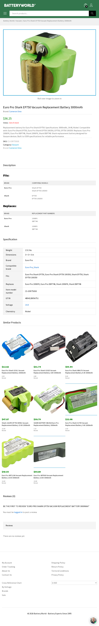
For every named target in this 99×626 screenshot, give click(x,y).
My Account (7, 562)
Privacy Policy (57, 575)
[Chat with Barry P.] (93, 620)
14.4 (27, 305)
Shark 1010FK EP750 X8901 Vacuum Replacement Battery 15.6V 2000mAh (16, 424)
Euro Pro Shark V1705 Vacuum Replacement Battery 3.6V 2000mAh (79, 424)
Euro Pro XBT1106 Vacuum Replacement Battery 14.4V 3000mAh (17, 476)
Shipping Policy (58, 562)
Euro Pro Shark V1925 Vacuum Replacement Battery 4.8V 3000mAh (47, 371)
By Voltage (6, 587)
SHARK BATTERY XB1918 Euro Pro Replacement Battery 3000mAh (46, 424)
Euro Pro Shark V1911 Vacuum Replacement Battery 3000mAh (14, 371)
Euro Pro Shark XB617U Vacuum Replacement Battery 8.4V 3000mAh (79, 371)
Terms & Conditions (60, 571)
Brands (5, 591)
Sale (4, 595)
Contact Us (7, 575)
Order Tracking (8, 566)
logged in (18, 512)
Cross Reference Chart (12, 583)
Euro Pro (29, 267)
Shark (36, 267)
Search (92, 13)
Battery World (8, 21)
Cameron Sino (15, 111)
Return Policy (57, 566)
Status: (6, 123)
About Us (6, 571)
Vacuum (19, 21)
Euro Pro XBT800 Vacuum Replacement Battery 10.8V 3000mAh (48, 476)
